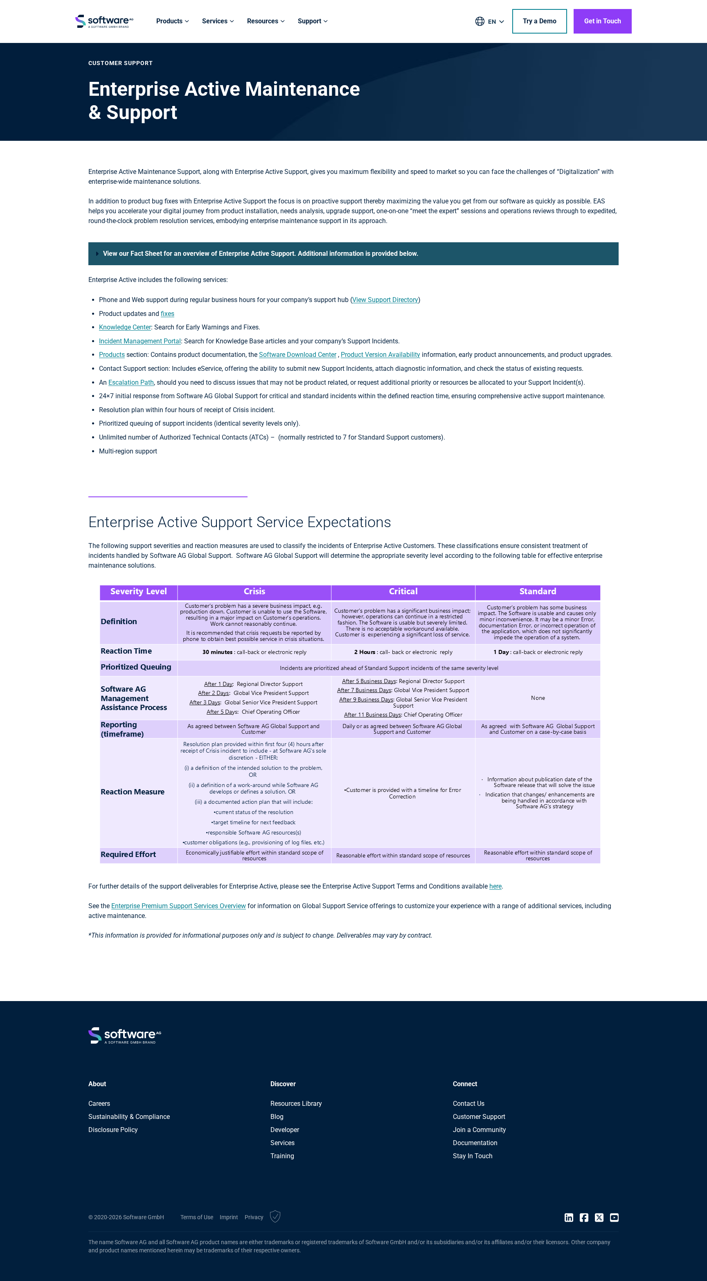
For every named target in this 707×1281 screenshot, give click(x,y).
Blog (277, 1117)
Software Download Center (297, 355)
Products (112, 355)
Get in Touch (602, 21)
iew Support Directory (387, 300)
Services (282, 1143)
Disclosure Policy (113, 1130)
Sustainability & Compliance (129, 1117)
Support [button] (309, 21)
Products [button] (169, 21)
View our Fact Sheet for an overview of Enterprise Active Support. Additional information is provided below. (261, 253)
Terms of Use (196, 1217)
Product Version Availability (380, 355)
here (495, 886)
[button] (275, 1217)
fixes (167, 314)
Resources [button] (262, 21)
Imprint (229, 1217)
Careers (99, 1103)
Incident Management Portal (140, 341)
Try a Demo (539, 21)
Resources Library (296, 1103)
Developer (284, 1130)
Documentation (475, 1143)
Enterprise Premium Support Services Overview (178, 906)
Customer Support (479, 1117)
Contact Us (468, 1103)
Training (282, 1156)
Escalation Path (131, 382)
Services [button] (214, 21)
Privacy (254, 1217)
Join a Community (479, 1130)
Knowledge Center (125, 327)
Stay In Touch (473, 1156)
